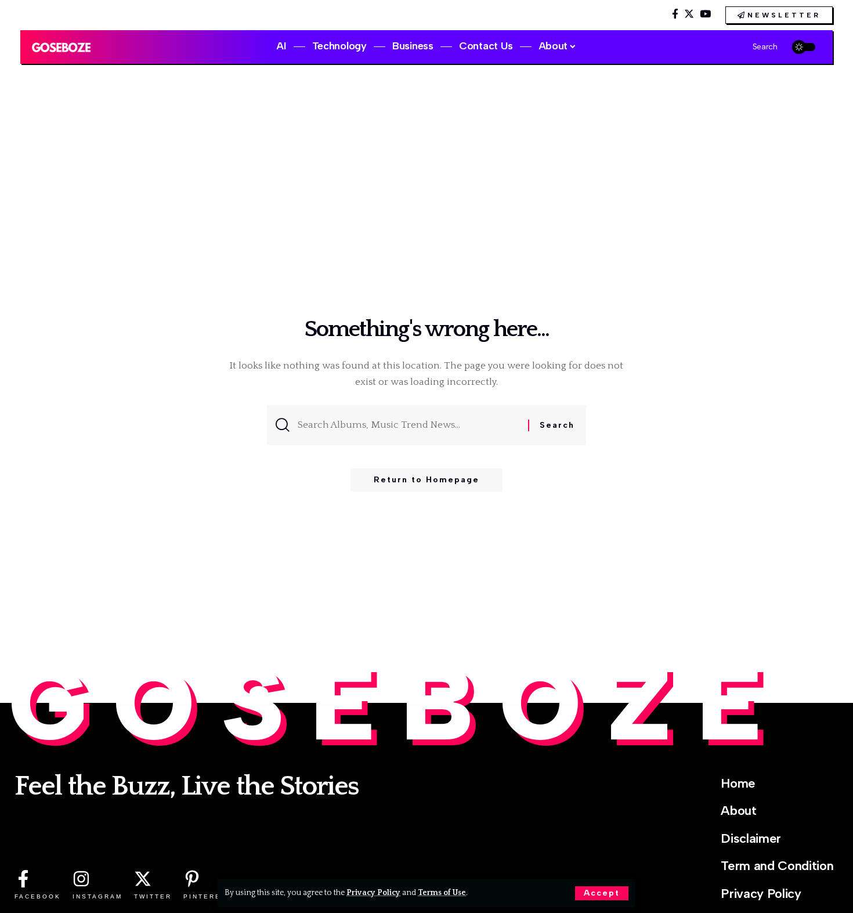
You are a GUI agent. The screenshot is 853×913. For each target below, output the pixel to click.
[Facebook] (675, 14)
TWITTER (153, 896)
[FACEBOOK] (23, 878)
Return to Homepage (426, 480)
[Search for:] (408, 425)
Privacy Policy (373, 892)
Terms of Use (442, 892)
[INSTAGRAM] (81, 878)
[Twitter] (689, 14)
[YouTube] (705, 14)
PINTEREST (207, 896)
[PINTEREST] (192, 878)
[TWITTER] (142, 878)
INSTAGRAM (97, 896)
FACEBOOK (38, 896)
